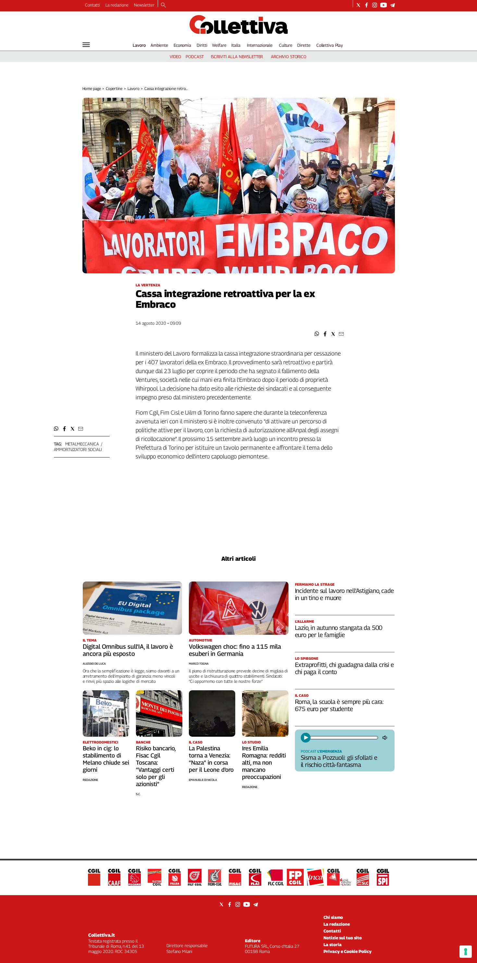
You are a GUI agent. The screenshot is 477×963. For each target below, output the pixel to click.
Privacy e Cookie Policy (348, 951)
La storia (333, 944)
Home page (91, 88)
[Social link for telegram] (392, 5)
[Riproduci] (306, 738)
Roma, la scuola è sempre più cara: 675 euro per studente (339, 705)
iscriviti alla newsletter (237, 56)
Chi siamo (333, 917)
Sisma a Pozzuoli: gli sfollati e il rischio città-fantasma (339, 761)
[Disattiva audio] (385, 737)
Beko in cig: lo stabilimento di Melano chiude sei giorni (106, 759)
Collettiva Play (329, 45)
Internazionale (260, 45)
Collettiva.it (101, 935)
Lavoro (139, 45)
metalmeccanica (82, 443)
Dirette (303, 45)
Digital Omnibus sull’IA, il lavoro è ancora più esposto (128, 650)
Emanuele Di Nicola (203, 780)
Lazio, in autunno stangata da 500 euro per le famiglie (339, 631)
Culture (285, 45)
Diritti (202, 45)
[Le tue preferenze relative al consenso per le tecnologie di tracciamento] (465, 951)
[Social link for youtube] (383, 5)
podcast (194, 56)
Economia (182, 45)
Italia (235, 45)
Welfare (219, 45)
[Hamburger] (86, 44)
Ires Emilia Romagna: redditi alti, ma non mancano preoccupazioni (264, 762)
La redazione (116, 4)
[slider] (343, 737)
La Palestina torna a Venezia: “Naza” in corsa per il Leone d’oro (211, 759)
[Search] (163, 5)
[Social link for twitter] (358, 5)
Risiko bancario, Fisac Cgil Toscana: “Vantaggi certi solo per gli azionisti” (156, 766)
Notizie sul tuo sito (343, 937)
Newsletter (144, 4)
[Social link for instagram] (374, 5)
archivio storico (288, 56)
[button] (316, 333)
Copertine (114, 88)
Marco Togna (199, 663)
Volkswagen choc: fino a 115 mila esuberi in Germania (235, 650)
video (175, 56)
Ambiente (159, 45)
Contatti (92, 4)
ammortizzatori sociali (78, 449)
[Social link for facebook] (366, 5)
